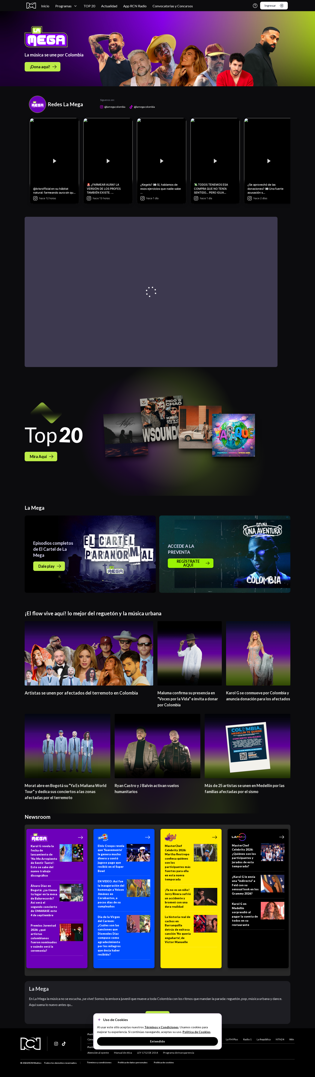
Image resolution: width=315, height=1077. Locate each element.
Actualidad (109, 6)
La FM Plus (232, 1039)
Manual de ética (123, 1052)
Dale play (46, 566)
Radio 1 (247, 1039)
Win (291, 1039)
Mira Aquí (38, 456)
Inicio (45, 6)
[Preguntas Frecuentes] (255, 5)
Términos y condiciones (99, 1062)
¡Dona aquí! (40, 66)
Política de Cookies (196, 1032)
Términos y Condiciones (161, 1027)
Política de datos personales (132, 1062)
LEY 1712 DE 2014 (147, 1052)
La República (264, 1039)
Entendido (157, 1041)
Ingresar (270, 5)
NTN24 (280, 1039)
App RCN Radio (135, 6)
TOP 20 (89, 6)
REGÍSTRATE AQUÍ (188, 563)
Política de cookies (164, 1062)
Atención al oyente (98, 1052)
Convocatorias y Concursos (173, 6)
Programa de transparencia (178, 1052)
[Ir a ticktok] (56, 1044)
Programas (63, 6)
